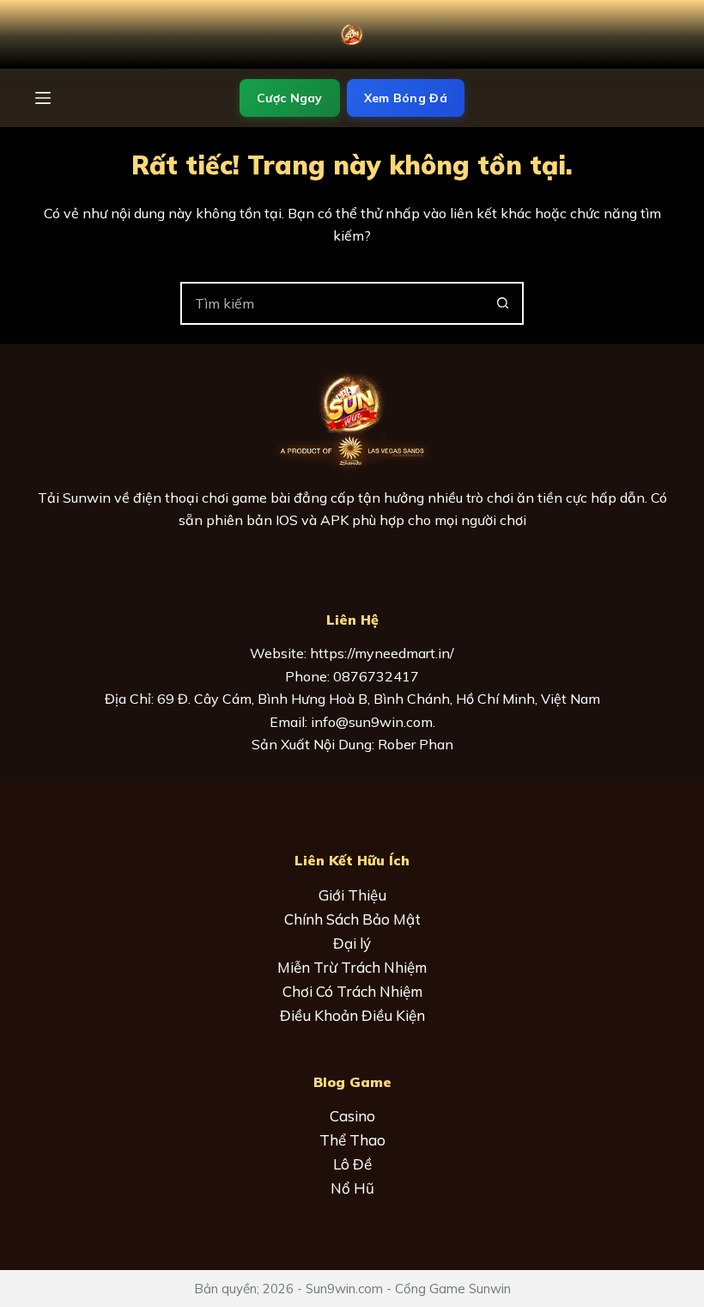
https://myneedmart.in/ (382, 653)
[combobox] (332, 303)
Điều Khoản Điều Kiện (352, 1015)
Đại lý (352, 943)
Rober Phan (415, 744)
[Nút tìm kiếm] (502, 303)
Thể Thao (352, 1140)
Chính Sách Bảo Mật (352, 919)
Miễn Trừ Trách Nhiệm (352, 967)
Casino (352, 1116)
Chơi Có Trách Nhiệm (352, 991)
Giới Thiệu (352, 895)
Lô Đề (352, 1164)
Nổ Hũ (352, 1188)
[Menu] (43, 98)
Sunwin (87, 497)
